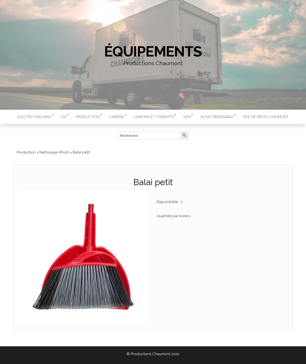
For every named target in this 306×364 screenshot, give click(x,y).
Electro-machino (34, 117)
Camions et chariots (153, 117)
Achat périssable (217, 117)
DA (63, 117)
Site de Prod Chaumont (266, 117)
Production (87, 117)
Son (187, 117)
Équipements (153, 51)
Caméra (116, 117)
